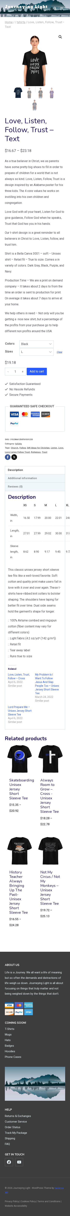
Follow (22, 448)
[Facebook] (7, 457)
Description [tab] (15, 470)
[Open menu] (61, 8)
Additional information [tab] (22, 478)
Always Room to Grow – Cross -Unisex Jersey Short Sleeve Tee (49, 796)
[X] (14, 457)
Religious (36, 452)
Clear (59, 352)
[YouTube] (19, 1162)
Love (60, 448)
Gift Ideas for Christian (38, 448)
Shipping (10, 1138)
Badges (9, 1045)
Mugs (8, 1034)
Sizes (9, 351)
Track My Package (16, 1132)
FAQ (7, 1144)
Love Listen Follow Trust (17, 452)
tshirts (18, 444)
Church (14, 448)
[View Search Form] (53, 8)
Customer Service (16, 1121)
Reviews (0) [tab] (15, 486)
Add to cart (37, 371)
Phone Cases (13, 1057)
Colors (10, 343)
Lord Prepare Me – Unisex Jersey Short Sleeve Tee (20, 711)
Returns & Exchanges (18, 1116)
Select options (19, 821)
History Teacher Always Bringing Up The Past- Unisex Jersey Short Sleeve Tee (18, 892)
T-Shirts (9, 1029)
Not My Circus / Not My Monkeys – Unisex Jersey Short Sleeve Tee (50, 888)
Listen (54, 448)
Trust (44, 452)
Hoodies (10, 1051)
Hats (8, 1040)
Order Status (12, 1127)
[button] (60, 37)
